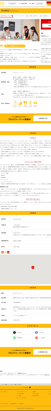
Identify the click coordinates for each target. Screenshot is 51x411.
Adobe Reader (46, 374)
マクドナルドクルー (20, 16)
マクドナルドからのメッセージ (12, 4)
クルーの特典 (31, 3)
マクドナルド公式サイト (4, 403)
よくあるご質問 (35, 393)
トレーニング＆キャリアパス (39, 4)
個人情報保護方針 (13, 403)
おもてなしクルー (6, 16)
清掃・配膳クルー (34, 16)
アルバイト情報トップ (4, 391)
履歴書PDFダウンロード (22, 373)
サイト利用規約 (20, 403)
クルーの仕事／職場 (22, 3)
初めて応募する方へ (36, 395)
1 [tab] (19, 42)
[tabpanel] (20, 30)
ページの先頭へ (25, 387)
